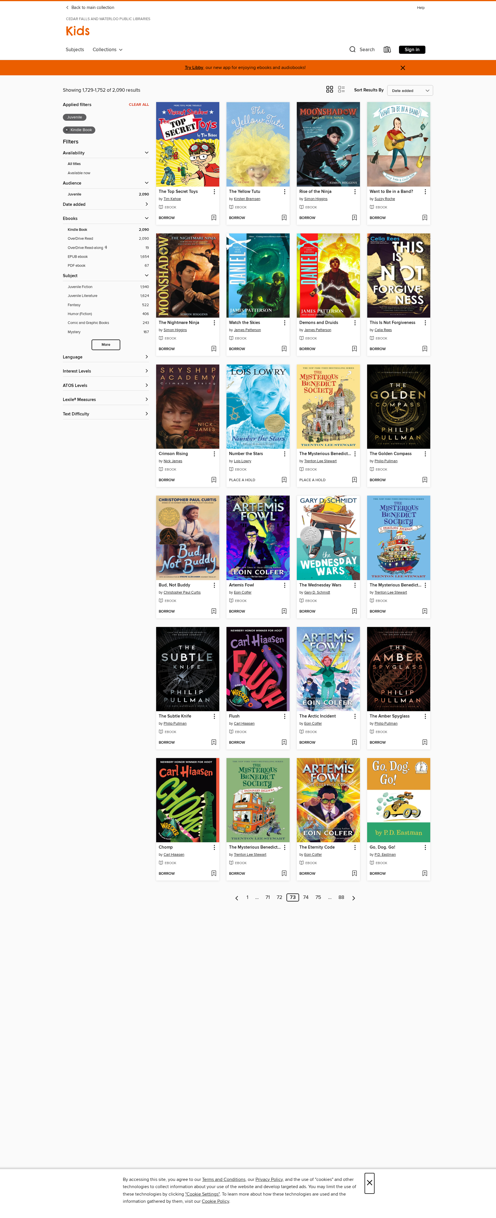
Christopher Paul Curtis (182, 592)
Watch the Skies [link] (244, 322)
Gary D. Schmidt (317, 592)
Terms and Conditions (223, 1179)
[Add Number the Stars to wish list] (284, 480)
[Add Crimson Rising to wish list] (213, 480)
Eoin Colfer (242, 592)
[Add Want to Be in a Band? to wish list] (424, 218)
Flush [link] (234, 716)
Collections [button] (106, 50)
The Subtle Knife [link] (175, 716)
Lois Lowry (242, 461)
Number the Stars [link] (246, 453)
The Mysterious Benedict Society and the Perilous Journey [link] (396, 585)
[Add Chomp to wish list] (213, 874)
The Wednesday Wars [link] (320, 585)
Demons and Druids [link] (318, 322)
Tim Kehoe (172, 199)
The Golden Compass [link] (391, 453)
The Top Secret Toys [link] (178, 191)
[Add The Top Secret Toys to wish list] (213, 218)
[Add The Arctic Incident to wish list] (354, 743)
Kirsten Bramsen (247, 199)
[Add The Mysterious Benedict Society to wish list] (354, 480)
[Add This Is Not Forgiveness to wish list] (424, 349)
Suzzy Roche (385, 199)
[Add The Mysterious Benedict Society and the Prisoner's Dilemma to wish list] (284, 874)
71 (268, 897)
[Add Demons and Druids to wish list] (354, 349)
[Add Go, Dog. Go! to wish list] (424, 874)
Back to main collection (92, 7)
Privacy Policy (269, 1179)
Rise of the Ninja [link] (315, 191)
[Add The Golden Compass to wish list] (424, 480)
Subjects (75, 50)
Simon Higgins (316, 199)
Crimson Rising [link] (173, 453)
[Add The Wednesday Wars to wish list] (354, 611)
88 (341, 897)
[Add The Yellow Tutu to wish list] (284, 218)
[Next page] (353, 897)
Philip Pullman (386, 461)
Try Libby (194, 68)
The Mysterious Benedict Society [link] (325, 453)
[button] (361, 50)
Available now (79, 173)
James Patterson (247, 330)
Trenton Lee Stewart (320, 461)
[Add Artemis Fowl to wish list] (284, 611)
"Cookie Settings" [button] (202, 1194)
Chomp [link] (166, 847)
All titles (74, 164)
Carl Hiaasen (244, 723)
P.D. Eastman (385, 854)
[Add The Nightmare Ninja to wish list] (213, 349)
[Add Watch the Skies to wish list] (284, 349)
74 (306, 897)
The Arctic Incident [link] (317, 716)
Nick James (173, 461)
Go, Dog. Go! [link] (382, 847)
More (106, 344)
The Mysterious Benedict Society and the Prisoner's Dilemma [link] (255, 847)
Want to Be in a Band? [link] (391, 191)
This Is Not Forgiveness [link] (392, 322)
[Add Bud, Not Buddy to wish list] (213, 611)
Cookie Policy (215, 1201)
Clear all (139, 104)
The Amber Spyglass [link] (390, 716)
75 (318, 897)
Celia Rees (383, 330)
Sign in (412, 50)
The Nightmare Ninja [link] (179, 322)
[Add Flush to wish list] (284, 743)
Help (421, 8)
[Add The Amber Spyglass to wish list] (424, 743)
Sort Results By (369, 90)
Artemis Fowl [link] (241, 585)
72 (279, 897)
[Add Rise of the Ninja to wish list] (354, 218)
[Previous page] (237, 897)
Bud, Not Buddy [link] (174, 585)
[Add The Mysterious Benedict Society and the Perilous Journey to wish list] (424, 611)
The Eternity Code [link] (317, 847)
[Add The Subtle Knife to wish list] (213, 743)
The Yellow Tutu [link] (244, 191)
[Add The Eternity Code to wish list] (354, 874)
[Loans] (387, 50)
